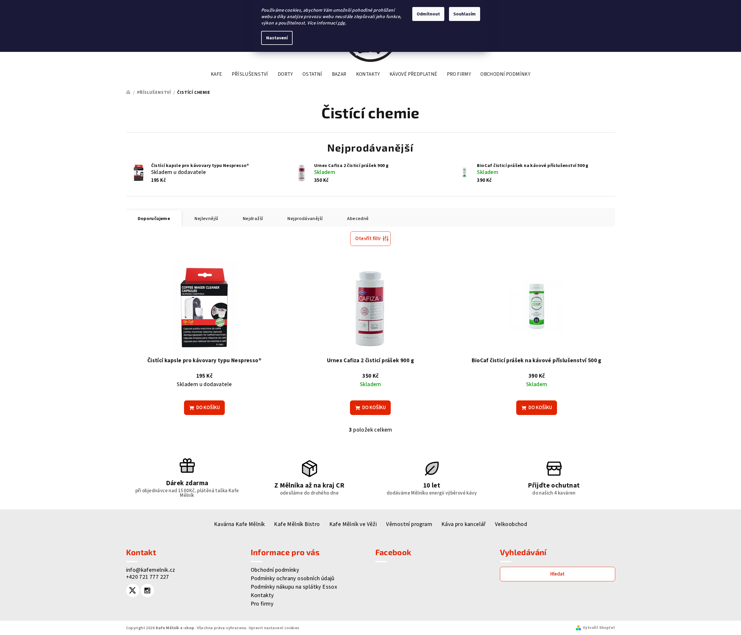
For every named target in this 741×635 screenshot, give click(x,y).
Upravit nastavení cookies (274, 628)
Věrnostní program (409, 524)
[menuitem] (216, 74)
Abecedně (358, 218)
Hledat (557, 574)
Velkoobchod (511, 524)
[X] (132, 590)
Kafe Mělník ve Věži (353, 524)
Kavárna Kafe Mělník (239, 524)
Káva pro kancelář (463, 524)
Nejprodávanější (305, 218)
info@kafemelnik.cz (150, 570)
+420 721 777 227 (147, 577)
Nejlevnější (206, 218)
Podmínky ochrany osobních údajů (293, 579)
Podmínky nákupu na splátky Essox (294, 587)
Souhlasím (464, 14)
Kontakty (262, 595)
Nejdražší (253, 218)
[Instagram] (147, 590)
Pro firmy (262, 604)
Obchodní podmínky (275, 570)
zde (341, 23)
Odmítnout (428, 14)
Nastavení (277, 38)
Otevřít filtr (368, 238)
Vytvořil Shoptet (599, 628)
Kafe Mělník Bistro (297, 524)
